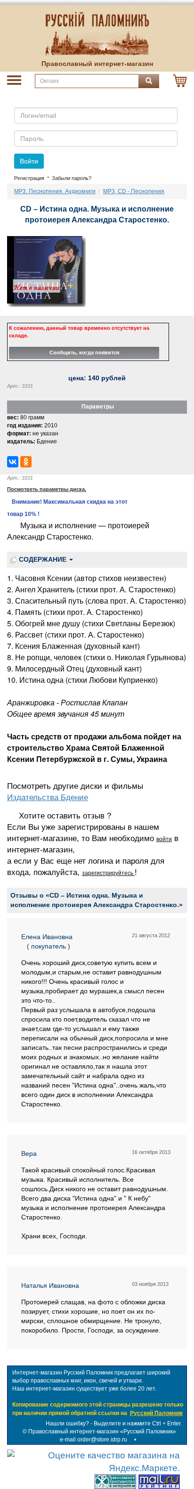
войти (164, 839)
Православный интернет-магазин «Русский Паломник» (102, 1431)
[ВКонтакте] (12, 461)
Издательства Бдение (47, 797)
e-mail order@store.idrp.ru (93, 1439)
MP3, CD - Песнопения (133, 191)
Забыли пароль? (71, 178)
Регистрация (29, 178)
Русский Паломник (156, 1413)
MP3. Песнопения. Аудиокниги (55, 191)
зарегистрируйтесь (108, 873)
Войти (29, 161)
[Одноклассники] (26, 461)
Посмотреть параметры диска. (46, 489)
